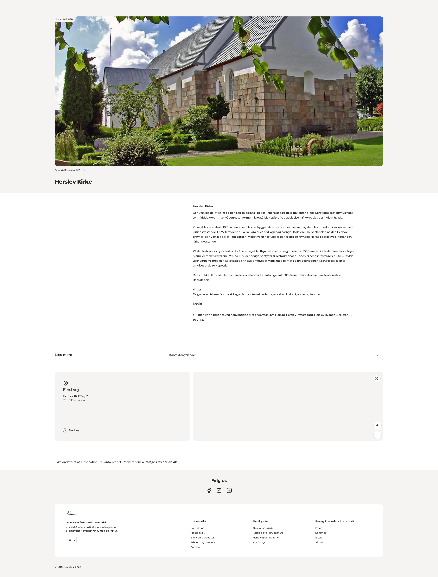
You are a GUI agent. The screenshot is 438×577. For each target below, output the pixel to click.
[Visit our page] (209, 490)
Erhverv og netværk (203, 542)
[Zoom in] (377, 425)
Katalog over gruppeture (268, 532)
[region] (288, 406)
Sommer (320, 532)
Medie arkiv (198, 532)
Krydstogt (259, 542)
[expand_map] (377, 378)
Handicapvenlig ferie (266, 537)
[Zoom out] (377, 435)
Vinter (319, 542)
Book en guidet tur (202, 537)
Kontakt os (197, 528)
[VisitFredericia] (71, 512)
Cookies (195, 547)
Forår (318, 528)
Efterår (319, 537)
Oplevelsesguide (263, 528)
